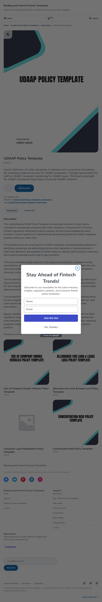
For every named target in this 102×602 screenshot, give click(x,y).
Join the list (51, 318)
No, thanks (51, 327)
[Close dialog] (77, 268)
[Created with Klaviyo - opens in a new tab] (51, 335)
